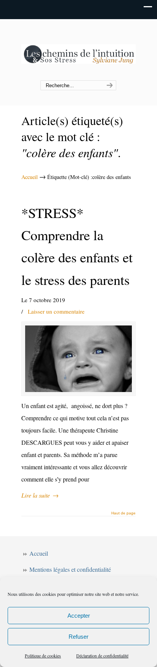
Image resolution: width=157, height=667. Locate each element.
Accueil (29, 177)
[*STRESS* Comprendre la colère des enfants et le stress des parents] (78, 358)
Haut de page (123, 513)
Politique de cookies (43, 655)
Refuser (78, 636)
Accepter (78, 615)
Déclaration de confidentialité (102, 655)
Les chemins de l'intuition (78, 50)
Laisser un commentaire (56, 311)
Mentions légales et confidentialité (70, 569)
